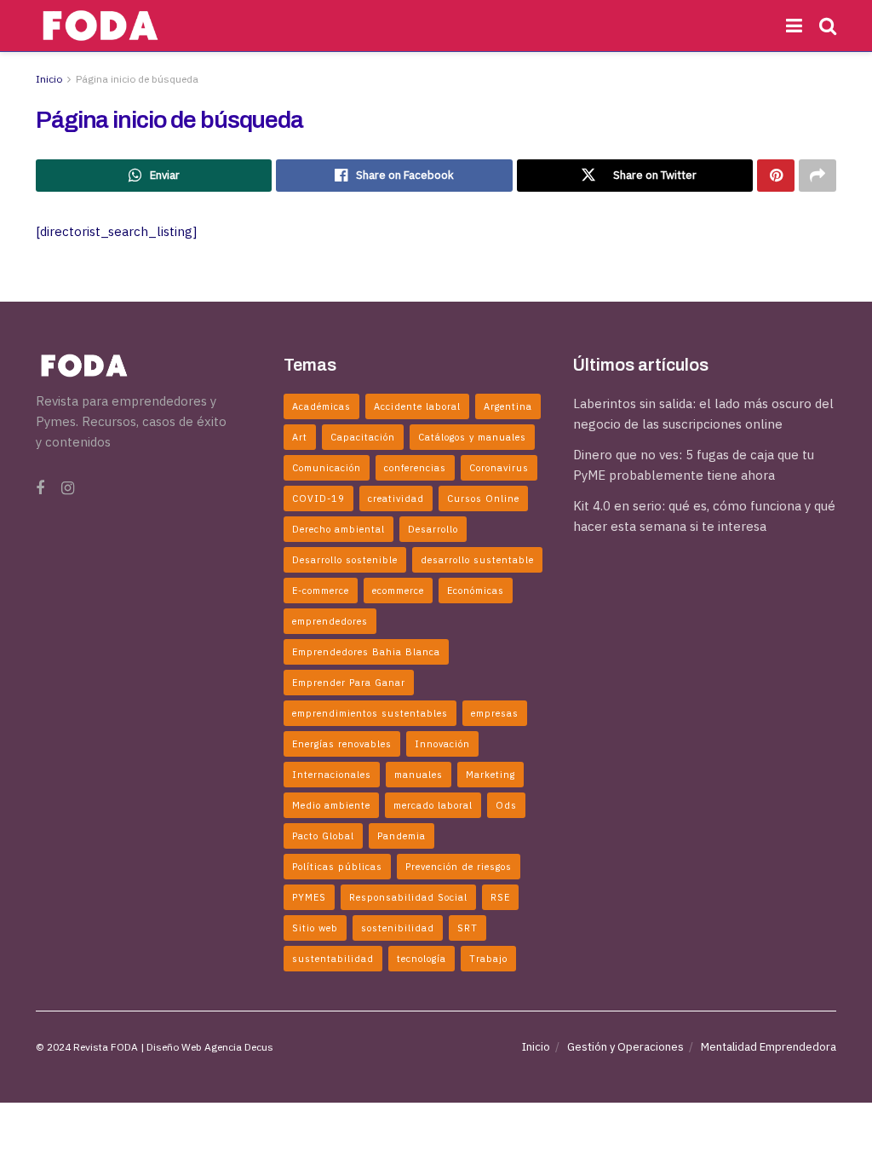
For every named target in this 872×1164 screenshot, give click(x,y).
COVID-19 (318, 498)
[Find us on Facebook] (40, 488)
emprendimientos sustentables (370, 713)
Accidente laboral (417, 406)
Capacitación (362, 437)
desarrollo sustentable (477, 560)
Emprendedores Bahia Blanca (366, 652)
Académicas (321, 406)
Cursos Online (483, 498)
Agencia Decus (238, 1046)
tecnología (421, 959)
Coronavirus (499, 468)
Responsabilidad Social (408, 897)
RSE (500, 897)
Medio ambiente (331, 805)
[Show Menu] (794, 25)
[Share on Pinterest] (776, 175)
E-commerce (320, 590)
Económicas (475, 590)
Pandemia (401, 836)
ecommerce (398, 590)
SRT (467, 928)
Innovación (442, 744)
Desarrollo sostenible (345, 560)
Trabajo (488, 959)
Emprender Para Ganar (348, 683)
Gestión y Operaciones (625, 1047)
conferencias (415, 468)
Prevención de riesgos (458, 867)
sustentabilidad (333, 959)
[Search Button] (827, 25)
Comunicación (326, 468)
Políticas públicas (337, 867)
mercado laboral (433, 805)
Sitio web (315, 928)
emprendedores (330, 621)
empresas (495, 713)
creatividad (396, 498)
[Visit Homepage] (100, 26)
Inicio (49, 78)
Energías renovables (342, 744)
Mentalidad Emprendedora (768, 1047)
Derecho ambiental (338, 529)
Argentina (508, 406)
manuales (418, 775)
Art (299, 437)
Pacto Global (323, 836)
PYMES (309, 897)
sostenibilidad (397, 928)
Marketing (490, 775)
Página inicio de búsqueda (137, 78)
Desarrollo (433, 529)
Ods (506, 805)
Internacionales (331, 775)
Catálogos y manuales (472, 437)
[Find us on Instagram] (67, 488)
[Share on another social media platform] (817, 175)
